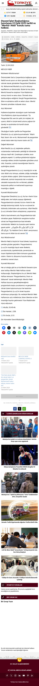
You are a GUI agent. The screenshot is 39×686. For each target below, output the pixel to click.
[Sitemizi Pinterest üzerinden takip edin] (27, 675)
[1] (2, 307)
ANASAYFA (10, 30)
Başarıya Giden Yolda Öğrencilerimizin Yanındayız (22, 9)
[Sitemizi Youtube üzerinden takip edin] (23, 675)
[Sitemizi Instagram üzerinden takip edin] (15, 675)
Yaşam (36, 37)
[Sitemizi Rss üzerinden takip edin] (32, 675)
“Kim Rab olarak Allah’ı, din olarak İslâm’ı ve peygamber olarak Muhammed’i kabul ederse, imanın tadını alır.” (8, 380)
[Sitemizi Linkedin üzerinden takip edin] (19, 675)
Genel (13, 37)
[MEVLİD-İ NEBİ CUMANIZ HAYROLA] (26, 351)
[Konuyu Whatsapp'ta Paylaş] (24, 409)
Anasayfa (3, 30)
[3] (2, 315)
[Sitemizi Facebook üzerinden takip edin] (7, 675)
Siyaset (30, 37)
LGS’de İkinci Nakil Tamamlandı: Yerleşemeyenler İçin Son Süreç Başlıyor (19, 551)
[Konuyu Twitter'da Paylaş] (19, 409)
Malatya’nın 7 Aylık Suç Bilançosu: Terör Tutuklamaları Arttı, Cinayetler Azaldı (19, 496)
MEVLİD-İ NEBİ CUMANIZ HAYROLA (25, 357)
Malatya (24, 37)
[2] (2, 311)
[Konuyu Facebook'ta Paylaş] (15, 409)
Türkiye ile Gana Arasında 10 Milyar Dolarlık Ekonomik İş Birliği (19, 579)
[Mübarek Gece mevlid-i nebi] (8, 351)
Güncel (18, 37)
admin (18, 39)
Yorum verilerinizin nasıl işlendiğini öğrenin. (14, 650)
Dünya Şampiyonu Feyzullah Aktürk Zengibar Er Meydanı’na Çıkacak (19, 468)
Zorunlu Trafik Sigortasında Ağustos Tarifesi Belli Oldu (19, 522)
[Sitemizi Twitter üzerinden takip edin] (11, 675)
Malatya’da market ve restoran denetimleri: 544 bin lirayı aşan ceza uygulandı (19, 440)
